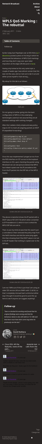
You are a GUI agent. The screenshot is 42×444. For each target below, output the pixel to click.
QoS (8, 33)
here (33, 64)
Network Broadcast (10, 4)
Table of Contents (12, 41)
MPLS (4, 33)
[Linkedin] (14, 336)
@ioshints (6, 56)
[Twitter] (21, 336)
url (38, 53)
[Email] (24, 336)
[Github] (18, 336)
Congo (15, 439)
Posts (4, 18)
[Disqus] (21, 378)
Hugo (10, 439)
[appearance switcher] (31, 437)
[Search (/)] (39, 13)
